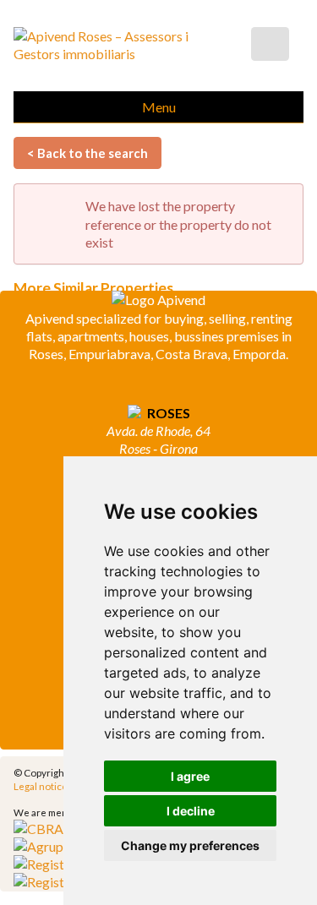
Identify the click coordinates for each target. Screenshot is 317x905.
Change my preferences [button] (190, 845)
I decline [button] (191, 811)
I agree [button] (190, 776)
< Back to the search (87, 153)
